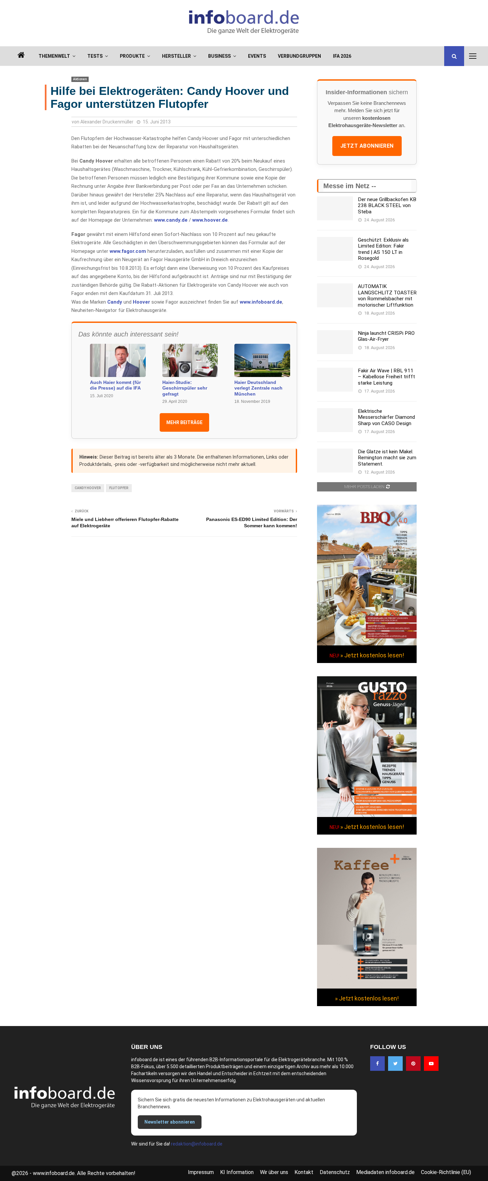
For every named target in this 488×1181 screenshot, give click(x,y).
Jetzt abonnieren (367, 146)
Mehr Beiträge (184, 422)
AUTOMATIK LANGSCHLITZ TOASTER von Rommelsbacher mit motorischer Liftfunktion (387, 295)
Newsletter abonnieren (169, 1122)
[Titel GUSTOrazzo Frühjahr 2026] (367, 815)
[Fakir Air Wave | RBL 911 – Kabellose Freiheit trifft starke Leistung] (335, 380)
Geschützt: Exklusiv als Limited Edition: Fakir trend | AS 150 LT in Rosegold (383, 249)
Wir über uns (274, 1172)
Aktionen (80, 79)
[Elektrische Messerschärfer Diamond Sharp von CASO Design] (335, 420)
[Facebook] (377, 1063)
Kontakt (303, 1172)
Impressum (201, 1172)
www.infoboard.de (261, 302)
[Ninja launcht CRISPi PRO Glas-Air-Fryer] (335, 342)
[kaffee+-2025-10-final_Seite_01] (367, 987)
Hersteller (176, 56)
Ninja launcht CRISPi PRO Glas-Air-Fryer (386, 336)
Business (219, 56)
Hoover (141, 302)
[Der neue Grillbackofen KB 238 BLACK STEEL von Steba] (335, 208)
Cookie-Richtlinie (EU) (446, 1172)
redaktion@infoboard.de (196, 1143)
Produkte (132, 56)
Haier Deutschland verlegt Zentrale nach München (258, 388)
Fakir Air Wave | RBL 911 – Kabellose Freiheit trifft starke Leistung (386, 377)
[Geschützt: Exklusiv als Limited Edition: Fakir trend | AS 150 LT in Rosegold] (335, 249)
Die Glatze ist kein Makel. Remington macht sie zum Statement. (387, 458)
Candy (114, 302)
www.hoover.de (210, 220)
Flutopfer (118, 488)
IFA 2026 (342, 56)
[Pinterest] (413, 1063)
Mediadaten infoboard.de (385, 1172)
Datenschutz (335, 1172)
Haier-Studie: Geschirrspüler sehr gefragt (184, 388)
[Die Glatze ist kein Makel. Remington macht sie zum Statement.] (335, 461)
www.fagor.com (128, 251)
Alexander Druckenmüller (106, 121)
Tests (95, 56)
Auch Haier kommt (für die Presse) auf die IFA (115, 385)
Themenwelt (54, 56)
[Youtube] (431, 1063)
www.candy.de (171, 220)
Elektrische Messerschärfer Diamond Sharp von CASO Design (386, 417)
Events (257, 56)
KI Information (237, 1172)
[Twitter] (395, 1063)
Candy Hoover (88, 488)
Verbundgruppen (299, 56)
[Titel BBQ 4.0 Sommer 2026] (367, 643)
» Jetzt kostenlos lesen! (372, 655)
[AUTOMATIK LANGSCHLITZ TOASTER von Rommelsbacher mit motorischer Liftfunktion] (335, 295)
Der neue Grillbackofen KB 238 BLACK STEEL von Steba (387, 205)
